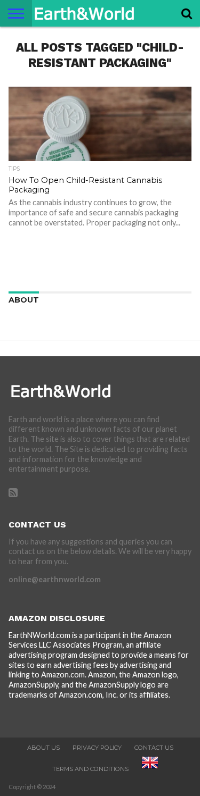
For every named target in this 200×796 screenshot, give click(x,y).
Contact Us (153, 747)
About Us (43, 747)
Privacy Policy (97, 747)
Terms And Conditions (90, 769)
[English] (149, 769)
